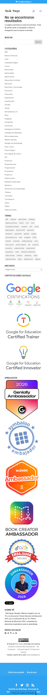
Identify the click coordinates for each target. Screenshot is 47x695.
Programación (10, 168)
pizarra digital (21, 245)
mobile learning (27, 241)
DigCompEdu (9, 73)
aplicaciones (22, 219)
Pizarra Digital (10, 150)
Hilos (6, 115)
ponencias (9, 248)
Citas (6, 59)
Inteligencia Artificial (12, 129)
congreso (24, 226)
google (33, 234)
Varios (7, 203)
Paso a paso (9, 147)
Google (7, 105)
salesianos (28, 255)
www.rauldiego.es (33, 655)
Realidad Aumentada (12, 182)
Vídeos (7, 206)
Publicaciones (10, 178)
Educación (8, 84)
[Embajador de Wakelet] (22, 497)
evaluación (18, 234)
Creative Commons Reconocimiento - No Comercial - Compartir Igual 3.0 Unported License (23, 649)
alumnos (13, 219)
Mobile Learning (10, 140)
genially (26, 234)
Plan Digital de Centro (13, 154)
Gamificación (9, 101)
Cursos (7, 66)
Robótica (8, 185)
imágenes (27, 237)
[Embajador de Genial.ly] (22, 419)
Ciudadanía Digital (11, 63)
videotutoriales (11, 259)
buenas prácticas (11, 223)
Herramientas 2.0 (11, 112)
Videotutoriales (11, 210)
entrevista (9, 234)
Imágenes (8, 119)
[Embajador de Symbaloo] (22, 456)
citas (32, 223)
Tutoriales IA (9, 199)
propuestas (9, 252)
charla (21, 223)
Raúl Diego (19, 644)
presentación (30, 248)
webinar (37, 259)
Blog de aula (32, 672)
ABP (6, 52)
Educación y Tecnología (13, 87)
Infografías (9, 122)
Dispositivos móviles (12, 80)
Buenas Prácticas (11, 56)
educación (30, 230)
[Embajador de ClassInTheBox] (22, 565)
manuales (16, 241)
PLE (6, 157)
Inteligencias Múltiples (13, 133)
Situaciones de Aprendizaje (15, 189)
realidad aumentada (28, 252)
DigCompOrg (9, 77)
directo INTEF (20, 230)
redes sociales (10, 255)
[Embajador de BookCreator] (22, 538)
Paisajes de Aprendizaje (13, 143)
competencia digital (12, 226)
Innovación (9, 126)
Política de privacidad (16, 672)
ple (29, 245)
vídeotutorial (28, 259)
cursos (36, 226)
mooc (36, 241)
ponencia (35, 245)
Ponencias (8, 161)
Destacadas (9, 70)
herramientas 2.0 (11, 237)
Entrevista (8, 91)
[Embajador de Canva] (22, 600)
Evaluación (9, 94)
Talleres (8, 192)
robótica (19, 255)
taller (35, 255)
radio (17, 252)
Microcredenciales (11, 136)
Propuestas (9, 171)
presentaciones (19, 248)
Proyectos (8, 175)
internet (8, 241)
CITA (27, 223)
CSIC (30, 226)
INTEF (34, 237)
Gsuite (7, 108)
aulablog (32, 219)
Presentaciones (10, 164)
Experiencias (9, 98)
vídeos (20, 259)
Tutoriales (8, 196)
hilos (20, 237)
